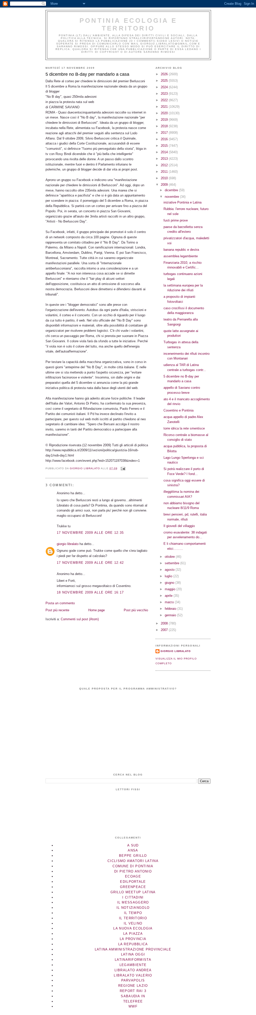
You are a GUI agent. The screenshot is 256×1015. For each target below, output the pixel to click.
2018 (165, 126)
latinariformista (133, 960)
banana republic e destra (181, 250)
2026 (165, 74)
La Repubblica (133, 944)
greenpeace (133, 887)
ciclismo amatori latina (133, 861)
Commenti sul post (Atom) (80, 619)
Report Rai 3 (133, 991)
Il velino (133, 923)
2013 (165, 158)
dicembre (172, 190)
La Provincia (133, 939)
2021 (165, 106)
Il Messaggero (133, 902)
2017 (165, 132)
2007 (165, 630)
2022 (165, 100)
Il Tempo (133, 913)
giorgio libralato (67, 544)
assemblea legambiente (181, 256)
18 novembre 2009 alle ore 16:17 (90, 592)
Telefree (133, 1001)
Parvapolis (133, 980)
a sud (133, 845)
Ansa (133, 850)
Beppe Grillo (133, 856)
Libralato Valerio (133, 975)
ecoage (133, 876)
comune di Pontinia (132, 866)
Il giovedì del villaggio (179, 526)
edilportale (133, 882)
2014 (165, 152)
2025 (165, 80)
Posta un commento (60, 603)
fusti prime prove (176, 220)
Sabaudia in (133, 996)
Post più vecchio (136, 610)
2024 (165, 87)
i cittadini (133, 897)
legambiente (133, 965)
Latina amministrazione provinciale (133, 949)
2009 (165, 184)
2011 (165, 172)
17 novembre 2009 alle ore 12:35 (90, 532)
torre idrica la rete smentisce (184, 428)
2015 (165, 146)
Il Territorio (133, 918)
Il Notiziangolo (133, 908)
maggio (170, 589)
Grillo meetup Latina (133, 892)
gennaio (171, 615)
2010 (165, 178)
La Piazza (133, 934)
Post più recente (57, 610)
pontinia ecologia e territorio (128, 24)
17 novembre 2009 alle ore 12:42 (90, 562)
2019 (165, 120)
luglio (169, 576)
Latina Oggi (133, 954)
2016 (165, 139)
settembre (172, 563)
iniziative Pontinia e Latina (183, 202)
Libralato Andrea (133, 970)
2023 (165, 94)
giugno (170, 582)
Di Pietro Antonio (133, 871)
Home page (96, 610)
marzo (170, 602)
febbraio (171, 608)
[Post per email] (122, 468)
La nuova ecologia (132, 928)
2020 (165, 113)
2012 (165, 165)
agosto (170, 570)
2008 (165, 623)
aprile (169, 596)
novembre (172, 196)
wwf (133, 1006)
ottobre (170, 556)
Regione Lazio (133, 986)
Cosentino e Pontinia (179, 410)
